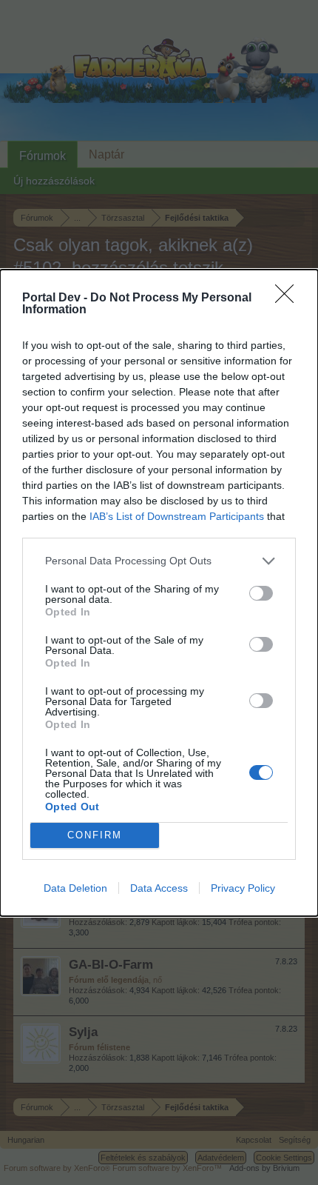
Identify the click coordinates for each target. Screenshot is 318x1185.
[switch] (261, 593)
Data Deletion (75, 888)
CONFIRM (94, 835)
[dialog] (159, 593)
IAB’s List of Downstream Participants (176, 516)
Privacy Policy (243, 888)
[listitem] (159, 561)
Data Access (159, 888)
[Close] (289, 298)
